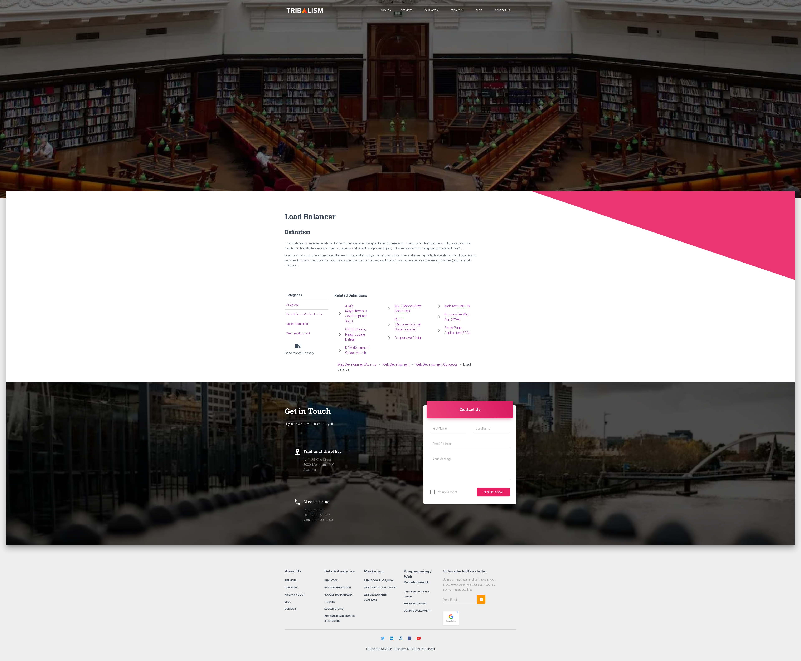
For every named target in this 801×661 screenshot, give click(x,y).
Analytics (292, 304)
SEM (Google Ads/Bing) (379, 580)
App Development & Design (416, 594)
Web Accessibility (457, 306)
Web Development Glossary (375, 597)
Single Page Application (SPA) (457, 330)
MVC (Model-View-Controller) (408, 308)
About (385, 10)
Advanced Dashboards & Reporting (340, 618)
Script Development (417, 610)
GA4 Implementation (337, 587)
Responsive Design (408, 338)
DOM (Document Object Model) (357, 350)
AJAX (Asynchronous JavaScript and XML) (356, 313)
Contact (290, 608)
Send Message (494, 491)
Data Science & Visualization (305, 314)
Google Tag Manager (338, 594)
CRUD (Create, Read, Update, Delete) (355, 334)
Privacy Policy (295, 594)
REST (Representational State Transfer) (408, 324)
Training (330, 601)
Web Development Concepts (436, 364)
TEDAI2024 (457, 10)
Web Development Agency (357, 364)
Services (406, 10)
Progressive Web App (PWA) (456, 316)
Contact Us (502, 10)
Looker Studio (334, 608)
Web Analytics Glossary (380, 587)
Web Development (298, 333)
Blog (479, 10)
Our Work (431, 10)
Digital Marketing (297, 323)
